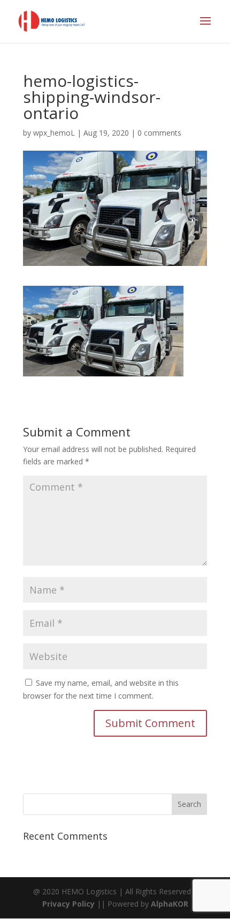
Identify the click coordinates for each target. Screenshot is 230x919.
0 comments (159, 133)
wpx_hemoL (54, 133)
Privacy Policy (68, 904)
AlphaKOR (169, 904)
